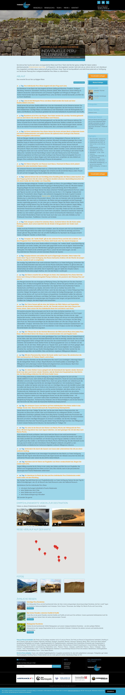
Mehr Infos (96, 92)
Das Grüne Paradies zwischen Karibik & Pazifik (43, 613)
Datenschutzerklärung (74, 690)
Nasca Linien (46, 196)
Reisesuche (49, 8)
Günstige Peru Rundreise (35, 602)
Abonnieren (56, 666)
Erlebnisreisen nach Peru (37, 67)
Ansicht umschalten (79, 82)
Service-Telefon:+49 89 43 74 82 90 (103, 7)
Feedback (66, 666)
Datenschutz (67, 663)
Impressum (67, 664)
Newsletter (67, 668)
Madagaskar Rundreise (35, 624)
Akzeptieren (110, 691)
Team (59, 8)
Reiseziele (37, 8)
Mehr (66, 8)
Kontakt (75, 8)
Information (30, 608)
